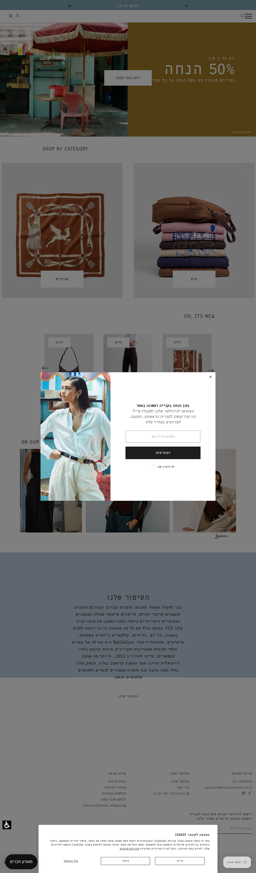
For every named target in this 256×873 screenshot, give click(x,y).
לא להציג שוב (166, 466)
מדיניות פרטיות (129, 848)
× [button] (210, 377)
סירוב (179, 861)
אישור (125, 861)
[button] (6, 825)
